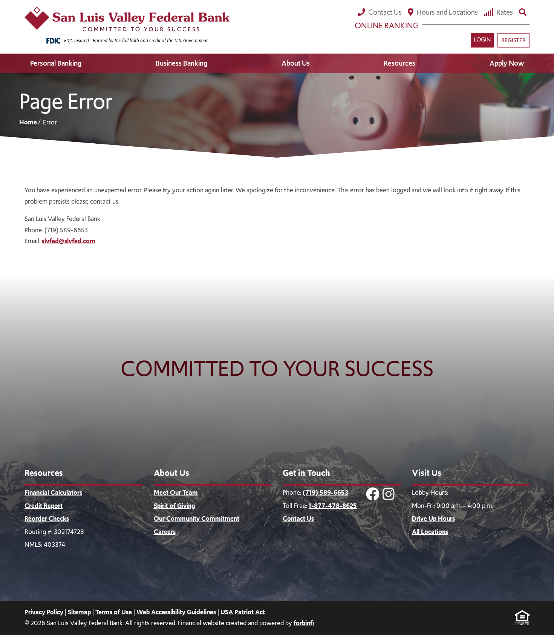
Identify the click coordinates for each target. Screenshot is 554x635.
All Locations (430, 531)
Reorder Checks (46, 518)
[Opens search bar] (523, 12)
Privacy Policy (43, 612)
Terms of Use (113, 612)
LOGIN (482, 39)
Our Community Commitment (196, 518)
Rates (504, 12)
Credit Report (43, 505)
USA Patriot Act (242, 612)
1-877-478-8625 (333, 505)
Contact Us (385, 12)
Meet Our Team (176, 492)
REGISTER (513, 40)
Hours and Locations (447, 12)
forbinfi (304, 622)
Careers (165, 531)
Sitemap (79, 612)
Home (28, 122)
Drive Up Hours (433, 518)
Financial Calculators (53, 492)
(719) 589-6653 (325, 492)
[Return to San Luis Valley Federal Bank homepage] (127, 19)
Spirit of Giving (174, 505)
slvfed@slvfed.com (68, 240)
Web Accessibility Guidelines (176, 612)
